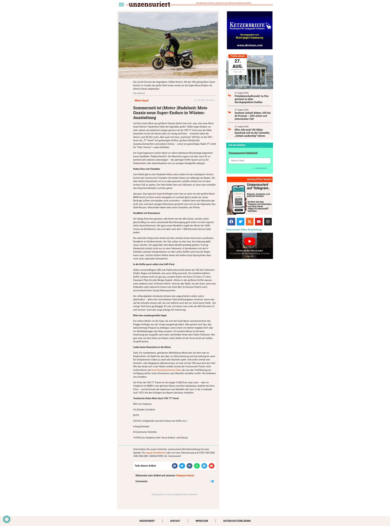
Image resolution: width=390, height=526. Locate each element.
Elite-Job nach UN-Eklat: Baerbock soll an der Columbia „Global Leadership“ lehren (252, 132)
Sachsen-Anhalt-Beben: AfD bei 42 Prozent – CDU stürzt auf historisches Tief (253, 115)
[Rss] (250, 221)
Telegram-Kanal (185, 475)
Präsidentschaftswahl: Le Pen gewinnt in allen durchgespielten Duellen (251, 99)
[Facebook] (231, 221)
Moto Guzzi (142, 100)
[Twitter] (240, 221)
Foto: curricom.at (139, 93)
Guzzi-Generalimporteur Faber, (166, 370)
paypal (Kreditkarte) (156, 452)
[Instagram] (268, 221)
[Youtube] (259, 221)
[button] (121, 4)
